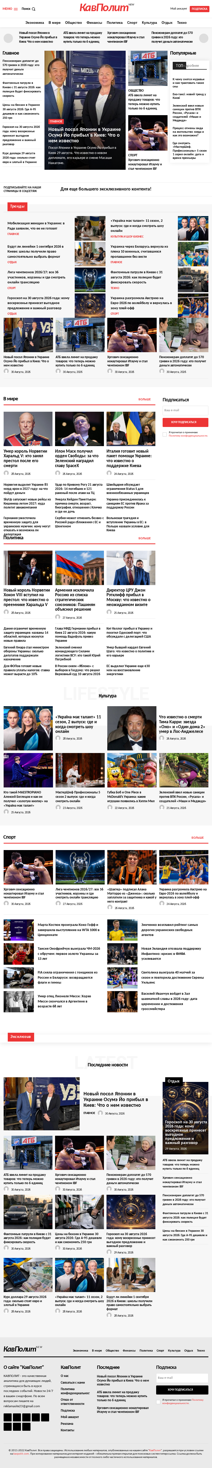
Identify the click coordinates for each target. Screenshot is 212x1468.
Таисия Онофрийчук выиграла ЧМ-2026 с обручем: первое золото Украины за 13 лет (69, 954)
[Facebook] (190, 190)
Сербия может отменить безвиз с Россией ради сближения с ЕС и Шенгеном (79, 522)
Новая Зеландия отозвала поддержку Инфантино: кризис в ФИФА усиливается (171, 954)
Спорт (132, 155)
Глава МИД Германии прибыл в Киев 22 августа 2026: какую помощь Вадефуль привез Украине (77, 635)
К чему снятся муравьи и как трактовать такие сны (189, 83)
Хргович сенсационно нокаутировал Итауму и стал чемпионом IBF (125, 37)
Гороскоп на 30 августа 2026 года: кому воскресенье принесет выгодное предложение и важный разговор (21, 136)
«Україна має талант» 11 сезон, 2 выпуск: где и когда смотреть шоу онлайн (137, 226)
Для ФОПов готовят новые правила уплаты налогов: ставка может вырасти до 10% (27, 670)
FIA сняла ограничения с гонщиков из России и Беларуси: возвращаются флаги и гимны (67, 978)
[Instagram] (197, 190)
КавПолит (155, 1450)
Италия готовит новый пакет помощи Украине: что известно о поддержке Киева (129, 458)
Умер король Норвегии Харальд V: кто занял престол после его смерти (25, 458)
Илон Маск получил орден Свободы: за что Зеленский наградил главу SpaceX (77, 458)
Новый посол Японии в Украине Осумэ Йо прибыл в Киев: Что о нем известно (38, 37)
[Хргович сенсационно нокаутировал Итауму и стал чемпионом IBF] (148, 133)
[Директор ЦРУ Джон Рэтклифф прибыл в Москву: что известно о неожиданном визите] (131, 568)
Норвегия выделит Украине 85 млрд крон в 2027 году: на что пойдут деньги (26, 489)
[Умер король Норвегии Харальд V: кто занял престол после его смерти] (28, 429)
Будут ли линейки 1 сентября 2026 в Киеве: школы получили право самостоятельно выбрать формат (35, 252)
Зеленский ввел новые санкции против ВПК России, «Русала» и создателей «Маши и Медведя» (188, 113)
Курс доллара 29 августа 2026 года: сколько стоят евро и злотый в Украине (20, 158)
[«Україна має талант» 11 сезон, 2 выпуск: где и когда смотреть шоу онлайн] (193, 228)
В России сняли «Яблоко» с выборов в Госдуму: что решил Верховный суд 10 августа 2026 (77, 670)
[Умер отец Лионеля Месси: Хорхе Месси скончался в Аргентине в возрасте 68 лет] (19, 1001)
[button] (29, 9)
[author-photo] (7, 371)
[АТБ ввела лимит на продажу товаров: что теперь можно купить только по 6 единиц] (148, 68)
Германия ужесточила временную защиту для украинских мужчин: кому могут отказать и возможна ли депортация (27, 526)
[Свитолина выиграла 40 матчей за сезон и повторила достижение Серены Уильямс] (122, 977)
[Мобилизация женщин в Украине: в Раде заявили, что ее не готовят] (90, 228)
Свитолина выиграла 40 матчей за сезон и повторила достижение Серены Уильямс (172, 978)
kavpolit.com (21, 1453)
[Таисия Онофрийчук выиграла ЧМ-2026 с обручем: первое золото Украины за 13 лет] (19, 953)
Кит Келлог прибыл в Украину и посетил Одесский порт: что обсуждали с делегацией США (129, 632)
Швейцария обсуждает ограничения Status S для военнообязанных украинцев (128, 489)
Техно (115, 288)
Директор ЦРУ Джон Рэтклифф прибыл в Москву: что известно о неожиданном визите (128, 597)
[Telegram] (45, 1417)
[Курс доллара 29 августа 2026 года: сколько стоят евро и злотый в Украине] (28, 1275)
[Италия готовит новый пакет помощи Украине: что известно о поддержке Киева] (131, 429)
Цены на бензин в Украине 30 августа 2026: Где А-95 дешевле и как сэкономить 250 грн (78, 1238)
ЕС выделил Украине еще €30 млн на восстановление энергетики (128, 670)
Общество (135, 90)
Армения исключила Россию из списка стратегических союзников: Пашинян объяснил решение (75, 600)
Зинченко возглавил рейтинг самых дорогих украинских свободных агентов (169, 930)
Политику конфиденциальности (188, 435)
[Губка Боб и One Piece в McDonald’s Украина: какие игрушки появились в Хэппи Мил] (132, 770)
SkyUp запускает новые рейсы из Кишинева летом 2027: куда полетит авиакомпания (27, 503)
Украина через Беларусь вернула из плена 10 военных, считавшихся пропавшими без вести (139, 252)
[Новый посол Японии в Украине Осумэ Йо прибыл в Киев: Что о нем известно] (85, 110)
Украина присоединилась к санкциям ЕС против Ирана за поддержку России (128, 503)
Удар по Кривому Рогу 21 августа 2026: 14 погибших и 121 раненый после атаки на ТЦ (78, 489)
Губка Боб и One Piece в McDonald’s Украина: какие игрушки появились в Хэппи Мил (131, 797)
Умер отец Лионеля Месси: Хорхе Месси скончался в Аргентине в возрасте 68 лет (64, 1001)
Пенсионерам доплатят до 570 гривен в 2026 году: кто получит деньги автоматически (172, 37)
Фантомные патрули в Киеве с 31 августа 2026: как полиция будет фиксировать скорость (137, 277)
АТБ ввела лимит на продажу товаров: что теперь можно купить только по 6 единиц (82, 37)
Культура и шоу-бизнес (127, 236)
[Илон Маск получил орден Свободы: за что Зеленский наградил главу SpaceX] (79, 429)
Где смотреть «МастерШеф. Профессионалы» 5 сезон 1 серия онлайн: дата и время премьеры (190, 151)
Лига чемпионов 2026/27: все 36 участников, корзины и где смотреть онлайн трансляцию (36, 277)
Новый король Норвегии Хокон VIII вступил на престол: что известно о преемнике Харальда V (27, 597)
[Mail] (26, 1417)
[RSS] (36, 1417)
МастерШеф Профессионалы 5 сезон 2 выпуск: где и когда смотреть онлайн (78, 797)
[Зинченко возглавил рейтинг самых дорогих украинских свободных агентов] (122, 930)
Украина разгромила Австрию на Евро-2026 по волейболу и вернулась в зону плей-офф (141, 303)
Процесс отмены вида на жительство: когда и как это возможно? (188, 132)
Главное (56, 121)
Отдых (12, 262)
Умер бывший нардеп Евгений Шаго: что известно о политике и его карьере (130, 651)
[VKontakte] (17, 1427)
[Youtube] (26, 1427)
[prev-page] (8, 38)
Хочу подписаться (183, 422)
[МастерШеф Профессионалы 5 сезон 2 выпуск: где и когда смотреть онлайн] (80, 770)
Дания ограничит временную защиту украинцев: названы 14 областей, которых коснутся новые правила (26, 635)
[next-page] (203, 38)
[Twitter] (205, 190)
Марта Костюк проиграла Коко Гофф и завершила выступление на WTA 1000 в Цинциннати (69, 930)
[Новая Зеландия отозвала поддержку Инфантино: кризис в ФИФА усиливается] (122, 953)
